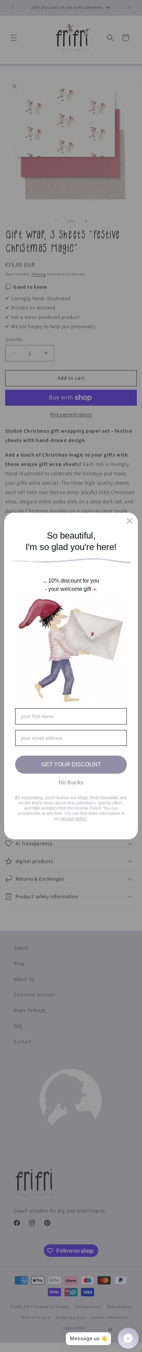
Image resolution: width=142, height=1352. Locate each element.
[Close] (129, 521)
